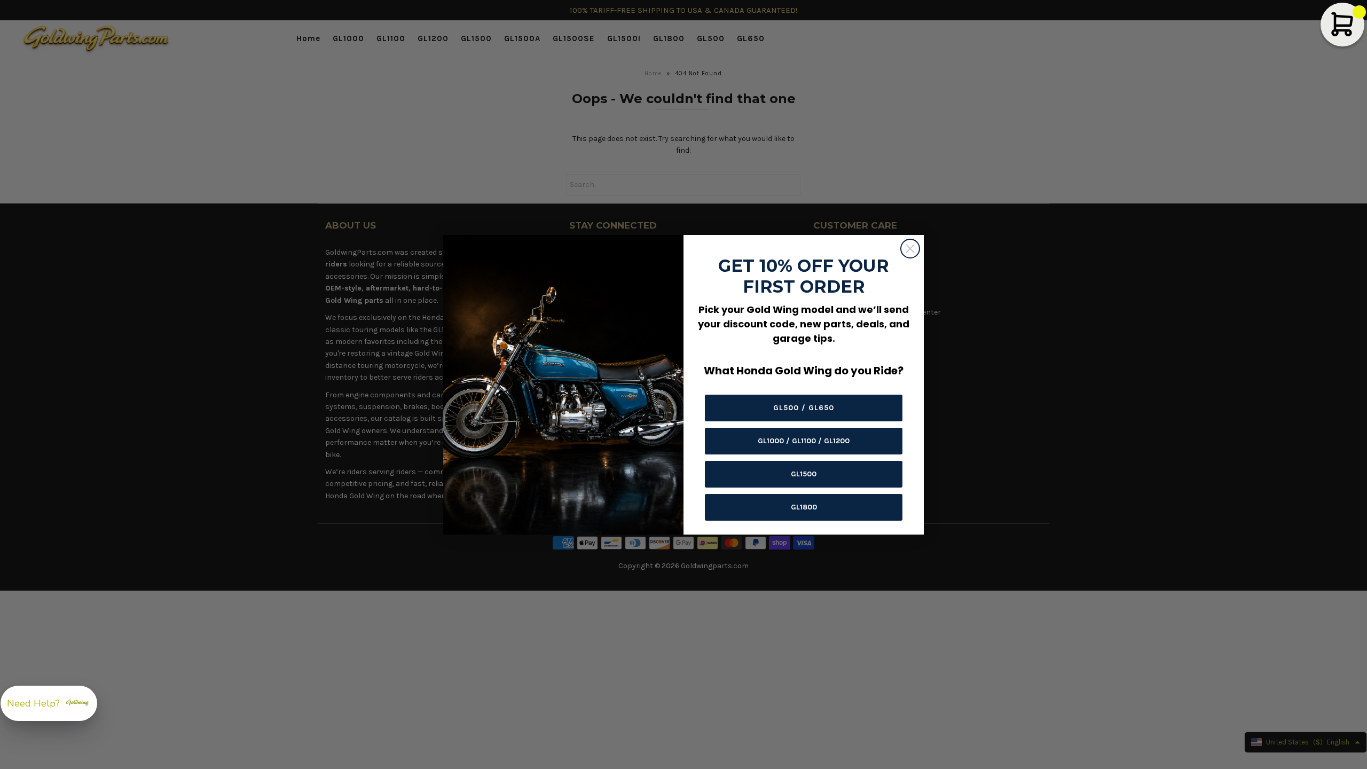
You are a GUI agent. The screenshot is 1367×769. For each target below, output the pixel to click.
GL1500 (803, 473)
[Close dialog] (910, 248)
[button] (49, 703)
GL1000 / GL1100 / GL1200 (804, 440)
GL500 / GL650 (803, 407)
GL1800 (804, 507)
